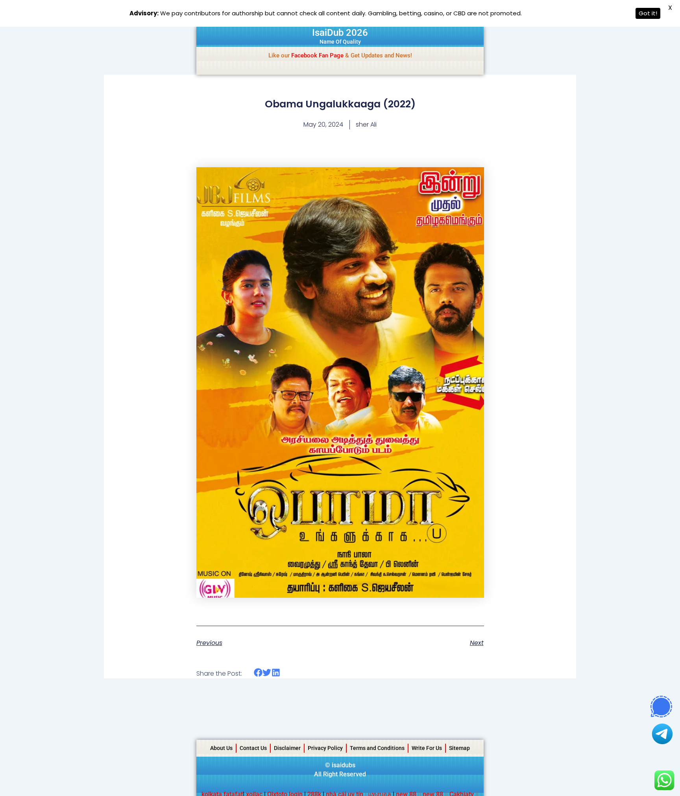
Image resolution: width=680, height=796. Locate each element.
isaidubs (343, 765)
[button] (258, 672)
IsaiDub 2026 (340, 32)
